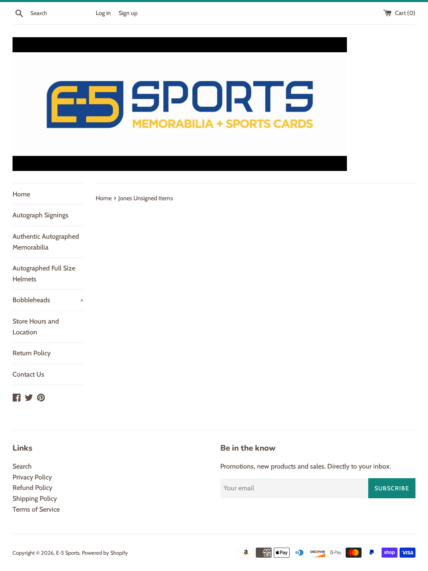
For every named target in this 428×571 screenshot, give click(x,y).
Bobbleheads (48, 300)
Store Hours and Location (36, 326)
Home (21, 194)
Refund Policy (32, 488)
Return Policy (32, 353)
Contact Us (28, 374)
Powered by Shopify (105, 553)
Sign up (128, 13)
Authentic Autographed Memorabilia (46, 241)
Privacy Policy (32, 477)
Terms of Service (36, 509)
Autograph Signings (41, 215)
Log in (103, 13)
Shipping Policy (35, 498)
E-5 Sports (67, 553)
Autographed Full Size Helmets (44, 273)
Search (22, 466)
